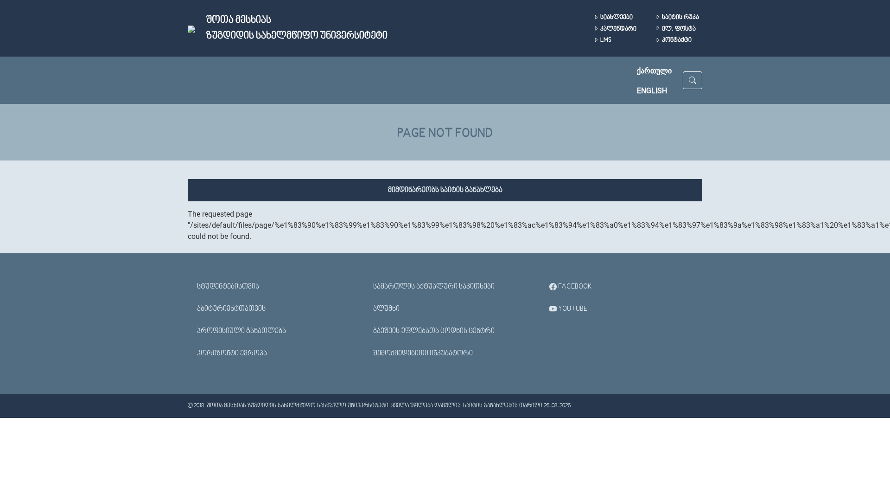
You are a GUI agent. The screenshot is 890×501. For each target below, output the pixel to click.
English (652, 90)
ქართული (654, 70)
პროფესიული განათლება (241, 331)
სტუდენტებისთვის (228, 286)
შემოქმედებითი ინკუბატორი (423, 353)
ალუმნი (386, 309)
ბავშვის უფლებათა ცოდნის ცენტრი (434, 331)
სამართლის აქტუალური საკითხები (434, 286)
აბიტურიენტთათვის (231, 309)
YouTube (572, 309)
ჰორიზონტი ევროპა (232, 353)
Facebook (574, 286)
